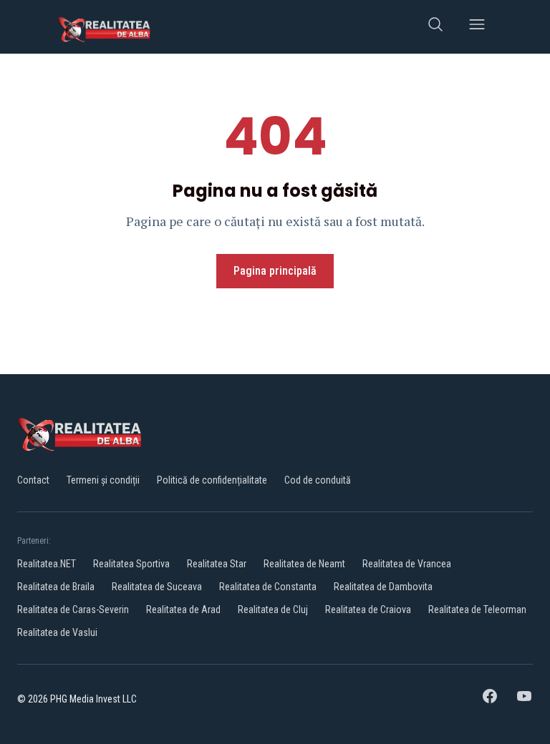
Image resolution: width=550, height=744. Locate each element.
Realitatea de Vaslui (57, 632)
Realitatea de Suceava (157, 586)
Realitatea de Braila (56, 586)
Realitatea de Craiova (368, 609)
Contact (33, 480)
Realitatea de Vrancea (406, 563)
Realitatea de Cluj (273, 609)
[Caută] (435, 27)
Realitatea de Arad (183, 609)
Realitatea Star (216, 563)
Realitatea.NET (46, 563)
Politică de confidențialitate (212, 480)
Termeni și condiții (103, 480)
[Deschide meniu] (477, 27)
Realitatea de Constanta (268, 586)
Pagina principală (275, 271)
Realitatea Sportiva (131, 563)
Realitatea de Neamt (304, 563)
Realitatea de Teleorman (477, 609)
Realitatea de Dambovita (383, 586)
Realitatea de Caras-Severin (73, 609)
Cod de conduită (317, 480)
